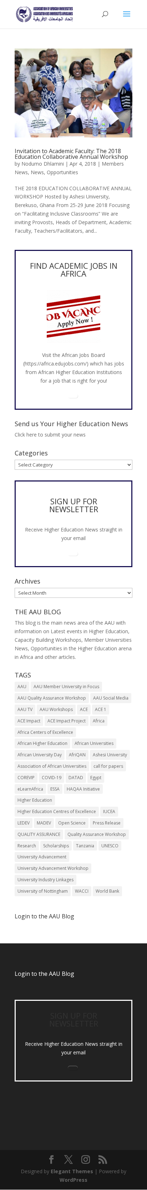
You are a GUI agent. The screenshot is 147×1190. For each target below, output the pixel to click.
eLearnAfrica (30, 789)
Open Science (72, 823)
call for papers (108, 766)
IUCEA (109, 811)
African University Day (39, 755)
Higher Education (34, 800)
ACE (84, 709)
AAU (21, 687)
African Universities (94, 743)
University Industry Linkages (45, 880)
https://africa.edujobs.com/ (56, 363)
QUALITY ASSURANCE (38, 834)
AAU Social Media (110, 698)
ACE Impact (28, 721)
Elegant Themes (72, 1171)
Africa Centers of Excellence (45, 732)
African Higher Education (42, 743)
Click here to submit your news (50, 434)
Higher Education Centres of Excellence (56, 811)
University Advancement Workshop (52, 868)
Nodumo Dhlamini (42, 163)
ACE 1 (100, 709)
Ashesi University (110, 755)
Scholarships (56, 846)
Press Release (107, 823)
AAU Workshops (56, 709)
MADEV (44, 823)
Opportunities (62, 172)
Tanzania (85, 846)
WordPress (73, 1179)
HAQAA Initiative (83, 789)
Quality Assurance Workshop (96, 834)
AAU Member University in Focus (66, 687)
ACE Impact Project (66, 721)
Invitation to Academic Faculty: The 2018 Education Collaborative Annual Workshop (71, 154)
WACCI (81, 891)
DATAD (76, 778)
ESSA (55, 789)
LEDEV (23, 823)
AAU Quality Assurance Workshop (51, 698)
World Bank (107, 891)
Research (26, 846)
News (37, 172)
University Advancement (41, 857)
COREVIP (26, 778)
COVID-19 (51, 778)
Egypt (95, 778)
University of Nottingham (42, 891)
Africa (99, 721)
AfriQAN (77, 755)
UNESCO (109, 846)
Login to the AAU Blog (44, 974)
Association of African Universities (51, 766)
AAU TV (24, 709)
